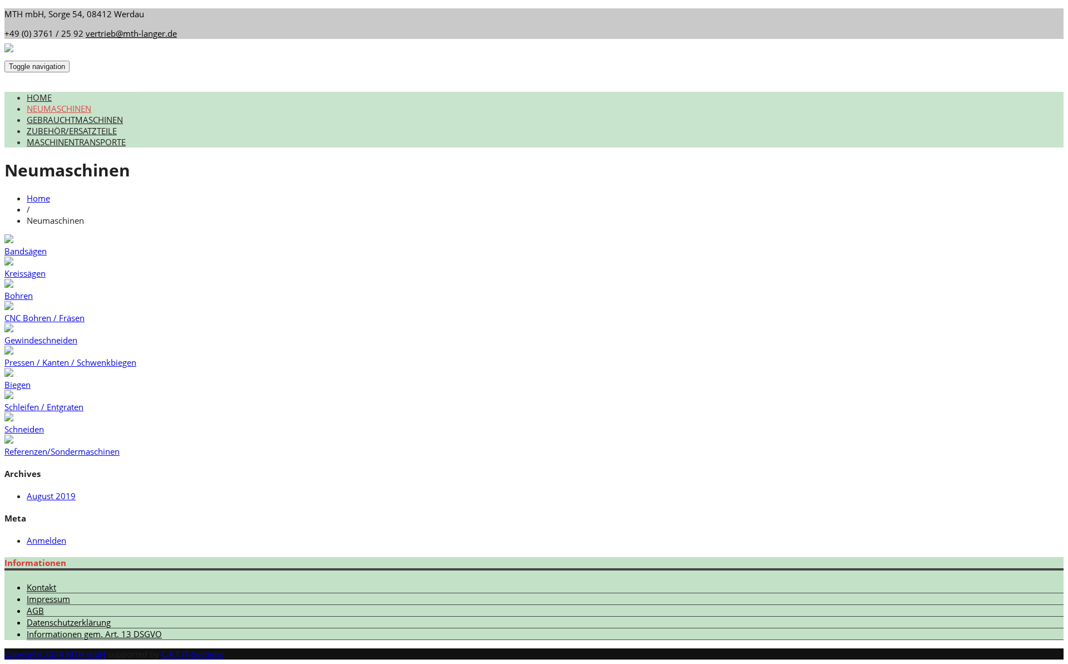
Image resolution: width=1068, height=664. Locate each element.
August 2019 (51, 495)
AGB (35, 610)
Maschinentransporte (76, 141)
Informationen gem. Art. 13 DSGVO (94, 634)
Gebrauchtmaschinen (75, 119)
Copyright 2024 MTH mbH (55, 654)
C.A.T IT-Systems (192, 654)
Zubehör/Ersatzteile (72, 130)
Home (39, 97)
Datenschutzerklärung (69, 622)
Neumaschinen (59, 108)
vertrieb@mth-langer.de (131, 33)
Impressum (48, 598)
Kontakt (41, 587)
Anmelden (46, 540)
